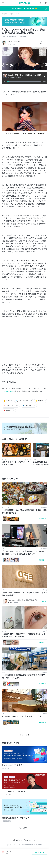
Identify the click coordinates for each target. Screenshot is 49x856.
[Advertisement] (24, 343)
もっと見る (23, 828)
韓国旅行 (4, 14)
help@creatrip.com (9, 391)
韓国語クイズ (39, 852)
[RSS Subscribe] (11, 852)
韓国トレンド (14, 14)
